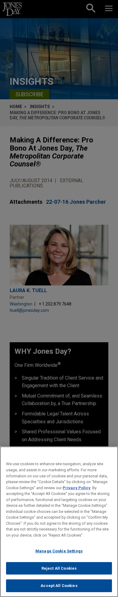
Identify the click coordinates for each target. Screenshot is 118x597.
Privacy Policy (76, 488)
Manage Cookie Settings (59, 551)
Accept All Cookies (59, 585)
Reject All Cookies (59, 568)
